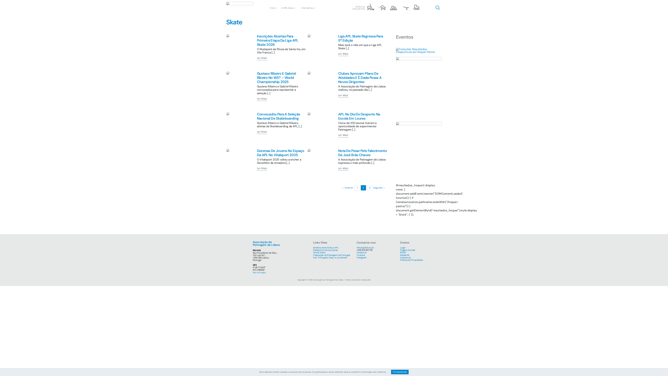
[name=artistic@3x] (382, 5)
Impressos (405, 257)
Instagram (362, 257)
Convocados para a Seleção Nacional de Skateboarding (278, 116)
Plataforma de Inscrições (325, 250)
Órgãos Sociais (407, 250)
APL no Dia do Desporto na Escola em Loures (359, 116)
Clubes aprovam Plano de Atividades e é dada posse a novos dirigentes (359, 77)
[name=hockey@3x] (371, 5)
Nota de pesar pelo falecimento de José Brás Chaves (362, 152)
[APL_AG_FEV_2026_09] (309, 73)
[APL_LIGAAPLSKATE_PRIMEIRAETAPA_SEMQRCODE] (309, 35)
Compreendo (400, 371)
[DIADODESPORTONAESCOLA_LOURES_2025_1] (309, 113)
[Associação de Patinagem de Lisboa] (239, 3)
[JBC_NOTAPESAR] (309, 150)
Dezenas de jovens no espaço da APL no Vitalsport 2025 (280, 152)
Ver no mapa (259, 272)
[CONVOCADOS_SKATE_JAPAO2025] (228, 113)
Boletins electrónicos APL (326, 247)
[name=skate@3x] (405, 5)
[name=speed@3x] (393, 5)
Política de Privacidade (411, 259)
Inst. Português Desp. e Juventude (330, 257)
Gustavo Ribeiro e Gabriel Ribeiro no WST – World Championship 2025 (276, 77)
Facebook (362, 252)
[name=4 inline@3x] (416, 5)
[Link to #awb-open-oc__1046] (438, 8)
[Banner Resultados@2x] (419, 49)
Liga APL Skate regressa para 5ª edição (360, 38)
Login (402, 247)
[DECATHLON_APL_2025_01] (228, 150)
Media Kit (404, 255)
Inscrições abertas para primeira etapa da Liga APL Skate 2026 (277, 40)
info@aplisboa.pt (365, 247)
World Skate (319, 252)
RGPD (403, 252)
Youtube (361, 255)
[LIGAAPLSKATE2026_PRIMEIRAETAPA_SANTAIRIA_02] (228, 35)
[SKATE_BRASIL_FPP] (228, 73)
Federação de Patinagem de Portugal (331, 255)
